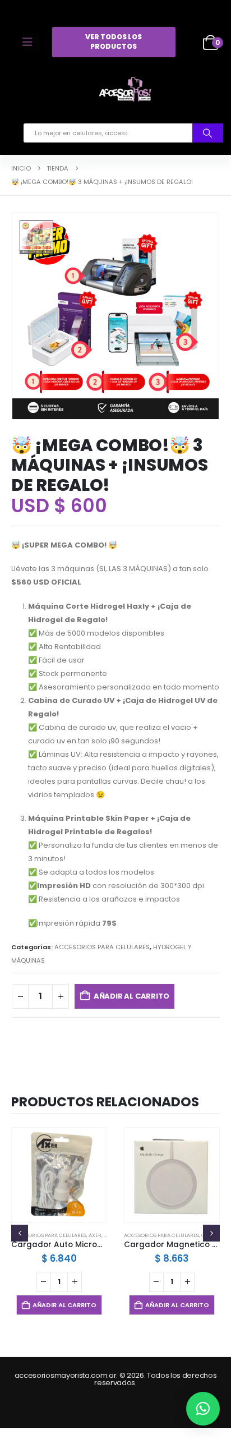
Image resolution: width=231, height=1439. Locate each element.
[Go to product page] (59, 1175)
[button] (19, 1233)
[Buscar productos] (207, 132)
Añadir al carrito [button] (64, 1304)
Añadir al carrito (131, 996)
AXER (95, 1235)
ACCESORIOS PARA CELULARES (102, 947)
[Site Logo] (125, 91)
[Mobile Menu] (31, 42)
